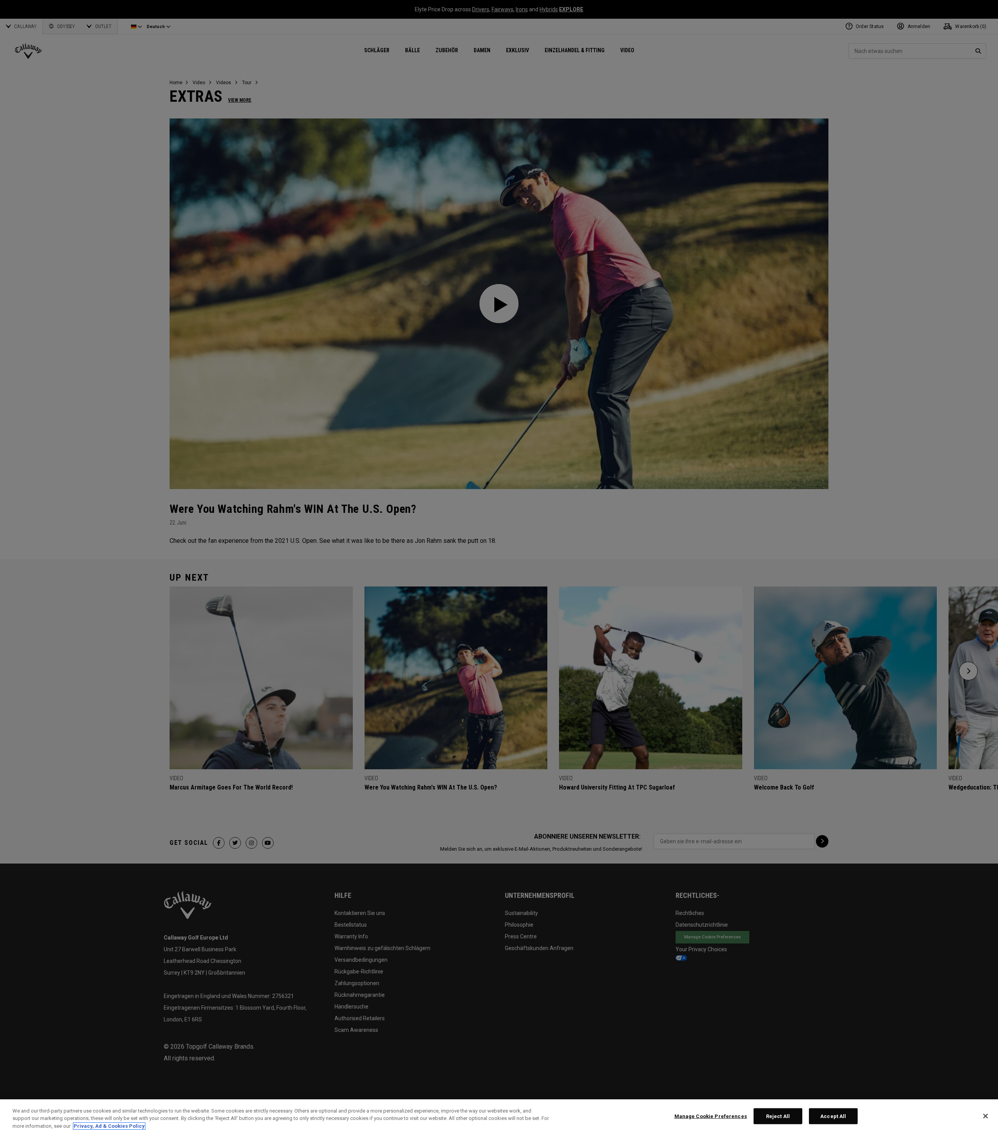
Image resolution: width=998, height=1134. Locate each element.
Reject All (778, 1116)
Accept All (833, 1116)
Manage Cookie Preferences (710, 1116)
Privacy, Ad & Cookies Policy (109, 1126)
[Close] (985, 1116)
